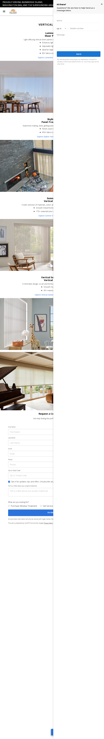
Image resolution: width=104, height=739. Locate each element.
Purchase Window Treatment (24, 506)
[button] (4, 11)
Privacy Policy (48, 523)
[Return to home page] (15, 11)
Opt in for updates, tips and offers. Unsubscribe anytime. (34, 481)
